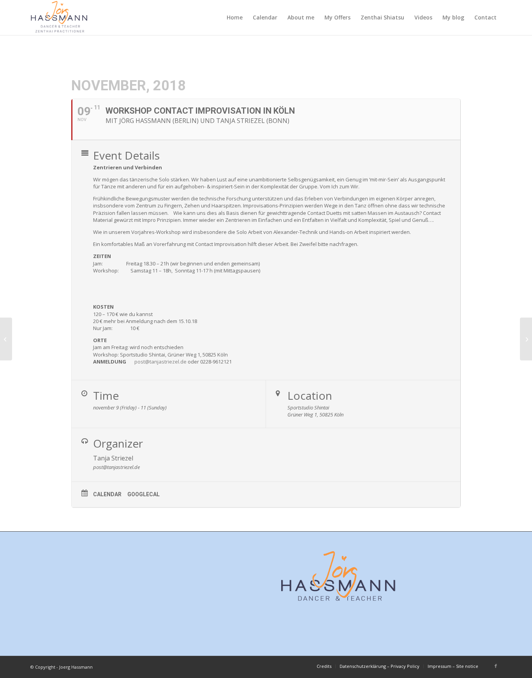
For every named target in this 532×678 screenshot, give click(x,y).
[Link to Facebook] (496, 666)
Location (309, 395)
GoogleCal (143, 494)
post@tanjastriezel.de (160, 361)
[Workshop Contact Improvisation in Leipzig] (6, 339)
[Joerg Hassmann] (59, 17)
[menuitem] (235, 17)
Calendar (107, 494)
